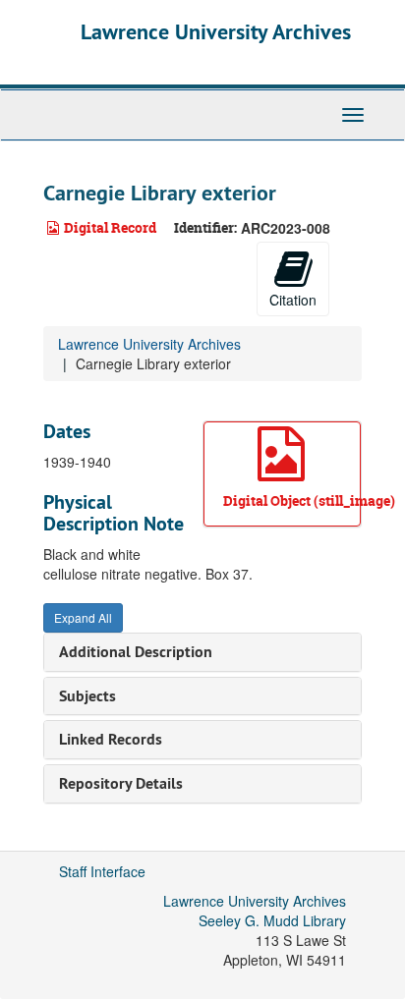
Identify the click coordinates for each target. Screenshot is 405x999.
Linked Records (110, 739)
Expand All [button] (83, 617)
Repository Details (121, 783)
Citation (293, 299)
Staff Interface (102, 871)
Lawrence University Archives (216, 31)
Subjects (87, 696)
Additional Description (135, 651)
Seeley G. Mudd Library (272, 920)
